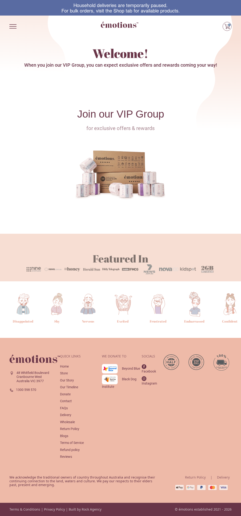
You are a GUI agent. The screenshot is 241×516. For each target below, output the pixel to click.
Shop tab (122, 10)
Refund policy (70, 450)
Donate (65, 394)
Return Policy (69, 429)
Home (64, 366)
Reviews (66, 457)
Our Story (67, 380)
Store (64, 373)
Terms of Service (72, 443)
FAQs (64, 408)
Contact (66, 401)
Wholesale (67, 422)
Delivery (65, 415)
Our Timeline (69, 387)
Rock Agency (91, 509)
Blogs (64, 436)
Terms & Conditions (24, 509)
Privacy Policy (54, 509)
